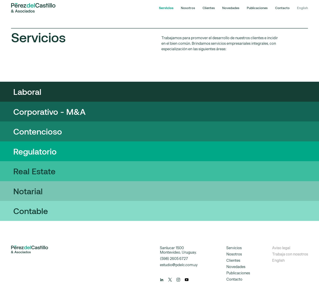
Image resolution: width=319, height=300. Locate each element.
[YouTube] (186, 280)
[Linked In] (162, 280)
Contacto (282, 8)
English (302, 8)
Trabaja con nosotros (290, 254)
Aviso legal (281, 248)
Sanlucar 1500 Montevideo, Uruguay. (178, 250)
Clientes (209, 8)
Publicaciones (257, 8)
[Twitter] (170, 280)
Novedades (230, 8)
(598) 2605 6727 (174, 258)
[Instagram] (178, 280)
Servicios (166, 8)
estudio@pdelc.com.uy (179, 265)
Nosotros (188, 8)
